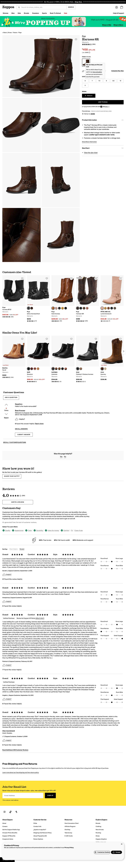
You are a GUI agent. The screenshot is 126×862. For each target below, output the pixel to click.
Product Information (89, 120)
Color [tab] (30, 530)
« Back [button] (4, 32)
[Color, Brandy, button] (34, 368)
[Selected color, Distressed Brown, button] (102, 368)
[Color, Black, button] (65, 308)
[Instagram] (4, 812)
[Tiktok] (10, 812)
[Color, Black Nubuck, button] (62, 368)
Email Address (9, 795)
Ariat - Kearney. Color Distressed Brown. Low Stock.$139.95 (112, 358)
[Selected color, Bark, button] (53, 308)
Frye (20, 32)
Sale (65, 13)
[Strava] (16, 812)
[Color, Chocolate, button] (31, 308)
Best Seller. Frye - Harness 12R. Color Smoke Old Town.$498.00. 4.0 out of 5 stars (87, 298)
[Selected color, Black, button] (28, 308)
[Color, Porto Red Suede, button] (31, 368)
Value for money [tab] (53, 530)
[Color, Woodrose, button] (56, 308)
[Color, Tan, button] (84, 308)
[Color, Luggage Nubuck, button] (59, 368)
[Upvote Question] (6, 404)
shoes (10, 32)
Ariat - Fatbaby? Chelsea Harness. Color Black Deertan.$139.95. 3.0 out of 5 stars (87, 359)
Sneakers (35, 13)
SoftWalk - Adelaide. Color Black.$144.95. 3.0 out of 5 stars (63, 359)
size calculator (97, 72)
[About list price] (89, 52)
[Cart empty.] (122, 7)
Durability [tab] (39, 530)
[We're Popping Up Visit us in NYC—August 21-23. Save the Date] (63, 21)
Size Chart (85, 148)
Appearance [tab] (19, 530)
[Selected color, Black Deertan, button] (77, 368)
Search (71, 7)
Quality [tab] (7, 530)
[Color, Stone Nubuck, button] (56, 368)
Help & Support (118, 13)
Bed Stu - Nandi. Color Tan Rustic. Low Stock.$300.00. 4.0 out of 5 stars (13, 357)
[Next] (123, 351)
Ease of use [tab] (79, 530)
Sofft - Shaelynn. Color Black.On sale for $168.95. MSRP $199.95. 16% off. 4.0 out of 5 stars (38, 359)
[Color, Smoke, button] (114, 308)
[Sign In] (116, 7)
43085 (93, 114)
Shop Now (78, 2)
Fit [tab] (72, 530)
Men (13, 13)
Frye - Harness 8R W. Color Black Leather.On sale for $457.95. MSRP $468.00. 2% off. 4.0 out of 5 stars (13, 296)
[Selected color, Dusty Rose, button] (102, 308)
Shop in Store (118, 25)
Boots (15, 32)
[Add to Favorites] (22, 278)
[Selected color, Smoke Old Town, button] (77, 308)
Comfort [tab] (66, 530)
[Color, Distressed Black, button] (59, 308)
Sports (44, 13)
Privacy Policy (69, 847)
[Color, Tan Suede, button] (80, 368)
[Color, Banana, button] (62, 308)
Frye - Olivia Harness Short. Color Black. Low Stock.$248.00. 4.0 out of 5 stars (38, 298)
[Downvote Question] (6, 414)
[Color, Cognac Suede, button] (38, 368)
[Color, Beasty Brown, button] (105, 368)
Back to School (55, 13)
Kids (19, 13)
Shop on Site (106, 25)
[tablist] (46, 530)
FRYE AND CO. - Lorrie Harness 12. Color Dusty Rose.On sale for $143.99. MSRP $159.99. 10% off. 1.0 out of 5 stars (112, 298)
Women (5, 13)
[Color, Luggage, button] (65, 368)
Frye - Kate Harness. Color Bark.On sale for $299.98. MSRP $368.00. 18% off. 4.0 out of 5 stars (63, 298)
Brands (26, 13)
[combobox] (43, 7)
